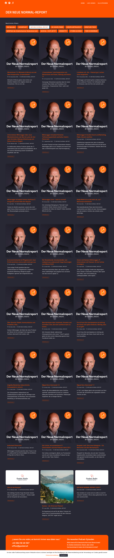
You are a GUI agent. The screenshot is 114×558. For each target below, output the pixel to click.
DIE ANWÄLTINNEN (57, 27)
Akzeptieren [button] (63, 555)
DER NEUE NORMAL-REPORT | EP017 (89, 487)
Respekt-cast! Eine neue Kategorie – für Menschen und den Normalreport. (90, 446)
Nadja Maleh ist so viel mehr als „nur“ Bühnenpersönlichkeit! (89, 200)
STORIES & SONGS (76, 31)
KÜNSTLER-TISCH (90, 27)
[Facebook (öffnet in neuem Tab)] (6, 3)
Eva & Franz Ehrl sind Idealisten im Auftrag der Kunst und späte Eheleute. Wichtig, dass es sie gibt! (91, 324)
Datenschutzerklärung (52, 555)
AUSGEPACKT (23, 27)
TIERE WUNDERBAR (91, 31)
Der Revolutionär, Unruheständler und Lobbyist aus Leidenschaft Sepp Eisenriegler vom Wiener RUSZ (57, 262)
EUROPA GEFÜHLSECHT (74, 27)
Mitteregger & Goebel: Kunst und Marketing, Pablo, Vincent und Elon (91, 136)
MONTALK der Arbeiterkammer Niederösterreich (22, 31)
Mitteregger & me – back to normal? (54, 199)
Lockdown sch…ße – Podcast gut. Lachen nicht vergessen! (90, 73)
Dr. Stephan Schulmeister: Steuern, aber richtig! (80, 545)
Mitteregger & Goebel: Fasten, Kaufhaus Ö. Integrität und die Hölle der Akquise (21, 200)
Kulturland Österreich (14, 445)
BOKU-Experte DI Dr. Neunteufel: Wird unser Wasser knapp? (83, 542)
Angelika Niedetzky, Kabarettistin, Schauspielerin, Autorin (18, 386)
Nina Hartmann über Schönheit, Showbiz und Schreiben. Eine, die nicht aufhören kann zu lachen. (56, 324)
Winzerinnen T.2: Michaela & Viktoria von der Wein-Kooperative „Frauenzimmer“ (22, 73)
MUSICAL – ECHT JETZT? (48, 31)
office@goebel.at (20, 546)
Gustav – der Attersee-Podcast (52, 506)
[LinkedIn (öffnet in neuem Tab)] (9, 3)
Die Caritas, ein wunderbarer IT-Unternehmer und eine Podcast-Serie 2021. (56, 446)
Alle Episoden (11, 27)
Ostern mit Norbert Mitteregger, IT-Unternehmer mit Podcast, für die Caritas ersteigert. (90, 262)
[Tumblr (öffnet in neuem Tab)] (12, 3)
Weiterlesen (10, 87)
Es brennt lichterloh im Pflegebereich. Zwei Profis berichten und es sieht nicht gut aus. (21, 261)
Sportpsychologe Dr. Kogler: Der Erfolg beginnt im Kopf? (82, 547)
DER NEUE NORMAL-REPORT (39, 27)
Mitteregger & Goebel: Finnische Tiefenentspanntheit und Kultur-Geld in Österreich (55, 137)
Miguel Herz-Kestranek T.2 (51, 385)
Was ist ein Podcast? (14, 487)
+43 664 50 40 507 (20, 543)
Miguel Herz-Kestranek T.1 (85, 385)
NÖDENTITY (63, 31)
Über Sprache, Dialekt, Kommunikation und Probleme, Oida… (21, 323)
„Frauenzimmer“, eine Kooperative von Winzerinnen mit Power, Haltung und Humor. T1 (56, 74)
